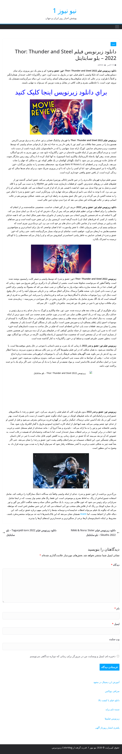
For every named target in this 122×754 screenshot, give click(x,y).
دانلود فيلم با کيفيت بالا (108, 700)
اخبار (113, 44)
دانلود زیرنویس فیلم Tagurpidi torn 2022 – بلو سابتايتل (31, 533)
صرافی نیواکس (112, 691)
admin (100, 65)
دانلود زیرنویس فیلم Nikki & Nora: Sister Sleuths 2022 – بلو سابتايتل (93, 533)
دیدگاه (115, 565)
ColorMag (67, 747)
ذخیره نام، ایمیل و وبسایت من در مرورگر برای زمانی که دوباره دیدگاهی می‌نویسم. (72, 656)
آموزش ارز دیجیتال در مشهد (106, 682)
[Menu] (117, 26)
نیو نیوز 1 (65, 10)
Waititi (83, 513)
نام (116, 608)
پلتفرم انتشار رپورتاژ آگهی (107, 727)
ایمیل (115, 624)
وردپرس (56, 747)
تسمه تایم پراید (112, 709)
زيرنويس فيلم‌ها (112, 718)
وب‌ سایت (114, 639)
